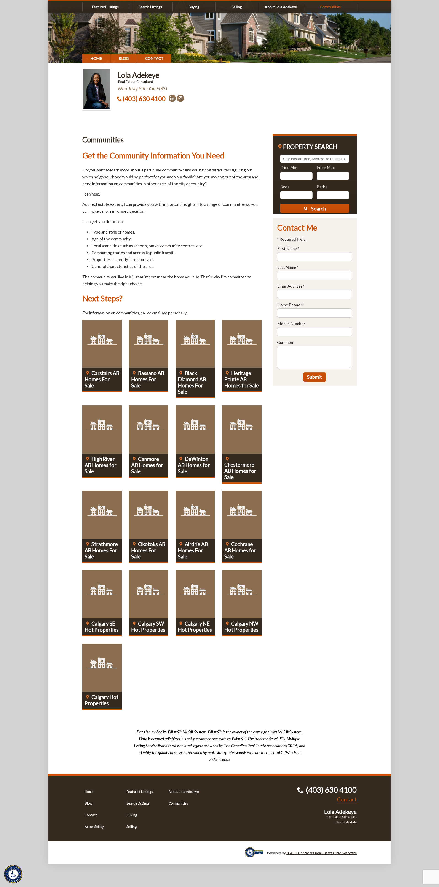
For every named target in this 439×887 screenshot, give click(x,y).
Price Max (326, 167)
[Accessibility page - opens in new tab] (256, 855)
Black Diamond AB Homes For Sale (192, 382)
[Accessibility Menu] (13, 874)
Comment (286, 342)
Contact (154, 58)
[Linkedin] (172, 98)
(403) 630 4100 (144, 98)
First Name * (288, 248)
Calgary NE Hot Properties (195, 626)
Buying (193, 7)
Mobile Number (291, 323)
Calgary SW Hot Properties (148, 626)
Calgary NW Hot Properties (241, 626)
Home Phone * (290, 304)
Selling (237, 7)
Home (96, 58)
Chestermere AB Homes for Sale (240, 471)
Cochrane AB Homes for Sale (240, 550)
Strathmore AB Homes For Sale (101, 550)
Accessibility (94, 826)
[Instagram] (180, 98)
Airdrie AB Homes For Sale (193, 550)
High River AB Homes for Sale (100, 465)
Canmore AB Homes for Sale (147, 465)
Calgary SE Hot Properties (102, 626)
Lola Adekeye (138, 75)
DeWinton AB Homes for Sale (194, 465)
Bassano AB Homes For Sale (147, 379)
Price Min (288, 167)
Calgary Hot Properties (101, 700)
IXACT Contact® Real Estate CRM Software (321, 853)
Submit (314, 377)
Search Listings (150, 7)
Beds (284, 186)
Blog (124, 58)
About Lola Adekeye (281, 7)
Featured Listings (105, 7)
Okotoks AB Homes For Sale (148, 550)
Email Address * (291, 285)
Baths (322, 186)
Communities (330, 7)
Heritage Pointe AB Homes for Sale (241, 379)
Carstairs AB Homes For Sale (102, 379)
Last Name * (288, 267)
